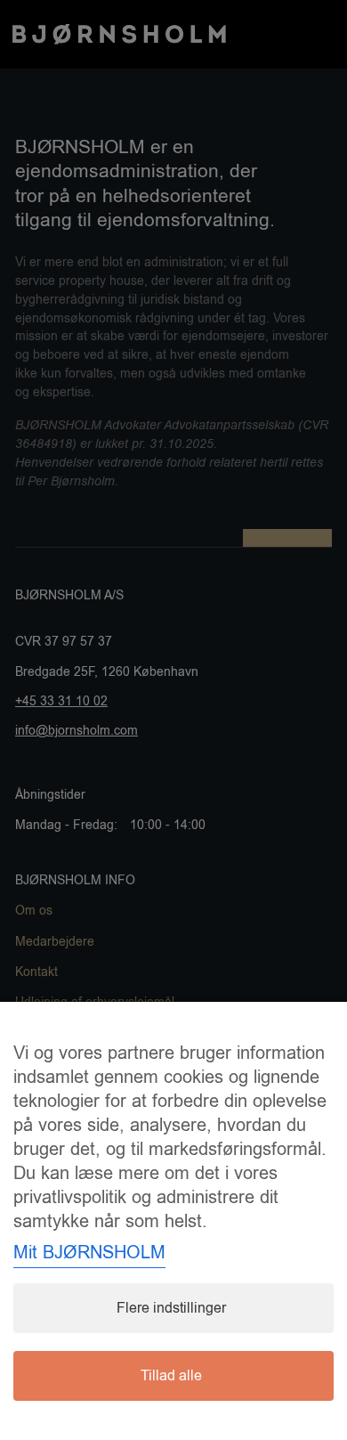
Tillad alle (171, 1376)
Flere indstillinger (171, 1308)
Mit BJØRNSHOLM (89, 1253)
